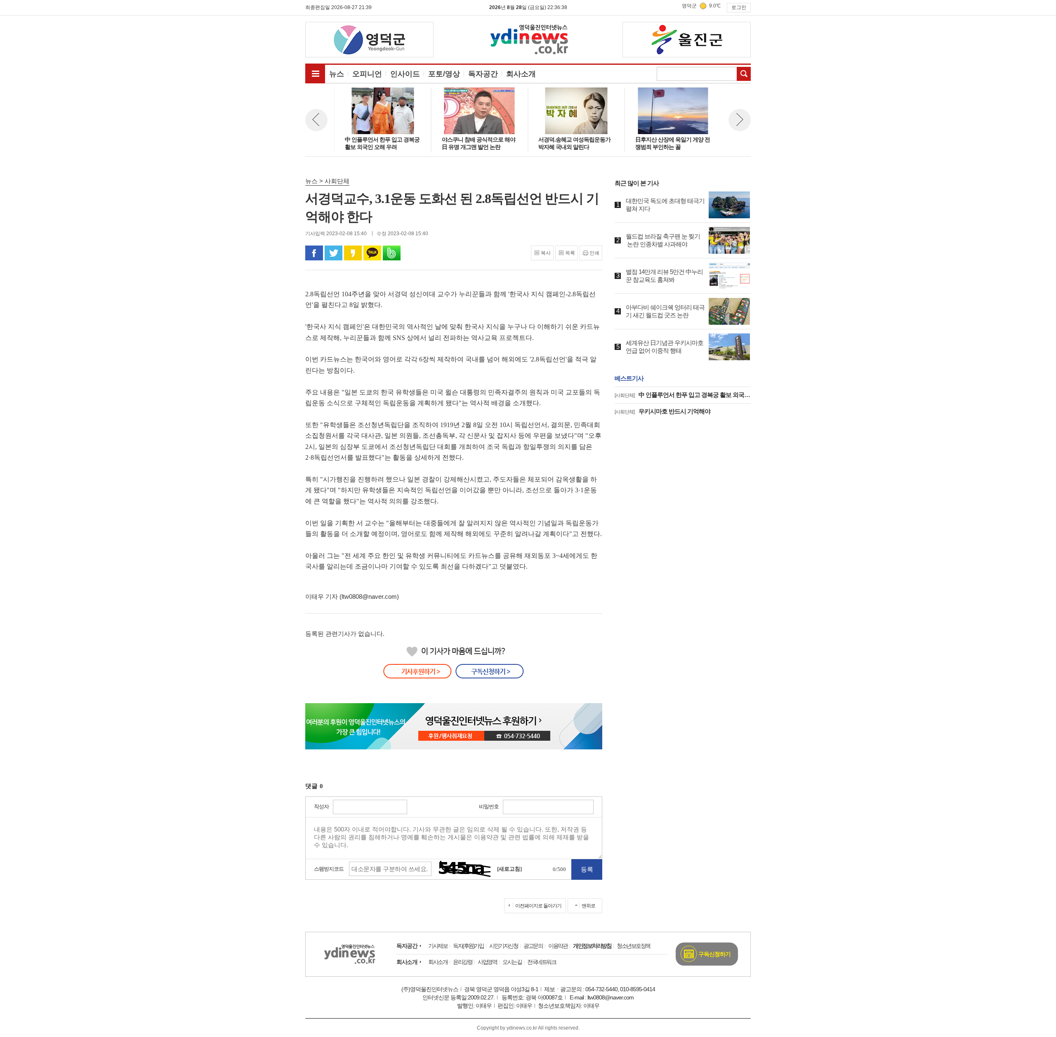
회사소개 (406, 962)
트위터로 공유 (333, 253)
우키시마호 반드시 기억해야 (662, 411)
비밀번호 (489, 806)
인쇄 (594, 253)
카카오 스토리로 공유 (353, 253)
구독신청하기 (714, 954)
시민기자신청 (503, 946)
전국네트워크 (541, 962)
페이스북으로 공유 (314, 253)
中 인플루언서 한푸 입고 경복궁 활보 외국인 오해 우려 (683, 394)
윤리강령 (462, 962)
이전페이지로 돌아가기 (538, 906)
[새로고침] (509, 869)
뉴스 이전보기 (316, 120)
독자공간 (406, 946)
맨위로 (588, 906)
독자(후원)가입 (468, 946)
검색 (744, 74)
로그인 (738, 7)
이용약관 (557, 946)
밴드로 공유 (392, 253)
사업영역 (487, 962)
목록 (570, 253)
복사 (546, 253)
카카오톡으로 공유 (372, 253)
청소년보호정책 (633, 946)
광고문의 (532, 946)
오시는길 (511, 962)
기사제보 (437, 946)
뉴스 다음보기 (739, 120)
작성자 (321, 806)
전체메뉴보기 (315, 73)
